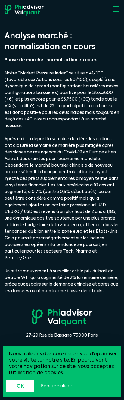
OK (20, 386)
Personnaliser (56, 386)
